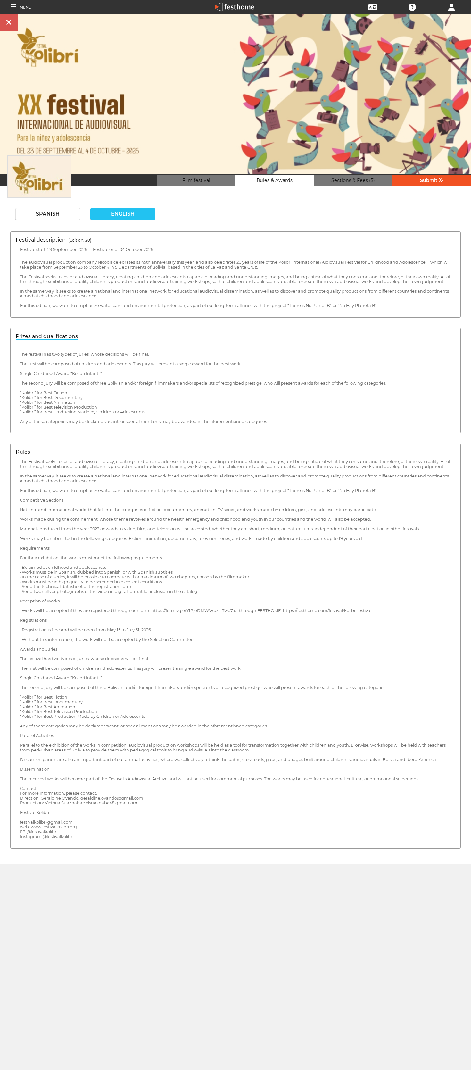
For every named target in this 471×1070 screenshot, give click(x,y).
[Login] (451, 6)
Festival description (53, 240)
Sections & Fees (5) (353, 180)
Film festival (196, 180)
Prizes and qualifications (47, 336)
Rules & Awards (275, 180)
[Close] (9, 22)
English (123, 214)
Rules (23, 452)
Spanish (48, 214)
